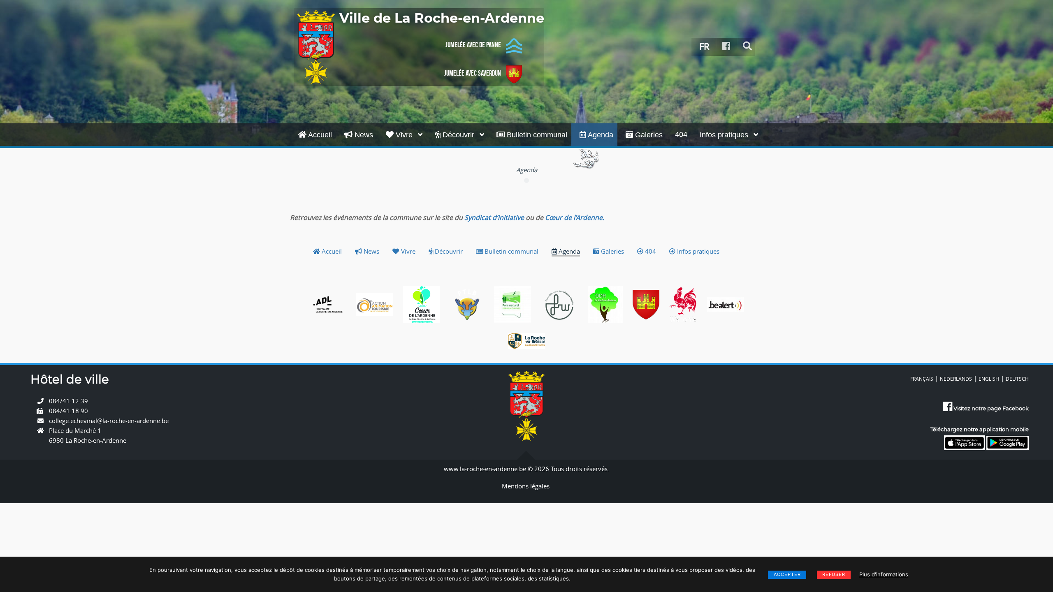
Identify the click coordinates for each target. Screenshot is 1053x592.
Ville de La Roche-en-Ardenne (441, 18)
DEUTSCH (1017, 378)
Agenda (599, 135)
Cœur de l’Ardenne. (574, 217)
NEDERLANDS (956, 378)
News (363, 135)
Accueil (319, 135)
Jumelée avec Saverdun (472, 73)
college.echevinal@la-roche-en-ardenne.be (109, 420)
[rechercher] (747, 46)
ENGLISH (989, 378)
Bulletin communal (536, 135)
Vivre (404, 135)
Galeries (648, 135)
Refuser (833, 574)
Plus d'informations (883, 574)
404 (681, 134)
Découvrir (458, 135)
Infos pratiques (725, 135)
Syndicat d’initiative (494, 217)
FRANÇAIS (921, 378)
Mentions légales (526, 486)
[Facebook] (726, 46)
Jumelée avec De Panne (473, 45)
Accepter (787, 574)
